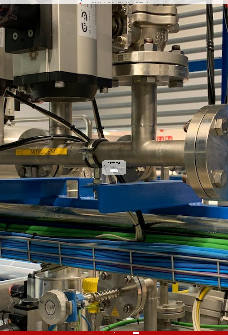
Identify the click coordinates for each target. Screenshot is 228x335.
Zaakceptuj (136, 332)
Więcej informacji (129, 332)
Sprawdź (114, 170)
